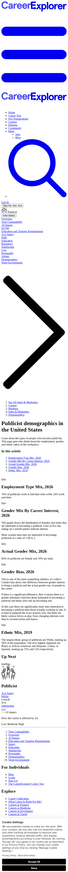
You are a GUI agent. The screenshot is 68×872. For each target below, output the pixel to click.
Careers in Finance (18, 804)
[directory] (34, 460)
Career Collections (18, 798)
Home (11, 112)
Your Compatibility (18, 731)
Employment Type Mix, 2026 (24, 457)
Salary (11, 744)
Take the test (12, 205)
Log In (5, 202)
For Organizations (18, 118)
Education (14, 747)
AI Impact (14, 737)
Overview (13, 734)
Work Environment (18, 759)
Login (11, 777)
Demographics (16, 756)
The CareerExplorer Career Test (26, 783)
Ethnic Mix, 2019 (18, 470)
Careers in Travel (17, 814)
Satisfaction (14, 750)
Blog (18, 137)
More (11, 131)
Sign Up (13, 780)
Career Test (14, 115)
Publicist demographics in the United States (32, 426)
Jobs (17, 134)
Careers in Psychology (20, 811)
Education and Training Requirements (29, 741)
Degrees (12, 125)
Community (14, 128)
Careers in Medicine (19, 808)
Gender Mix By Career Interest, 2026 (29, 461)
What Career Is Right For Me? (25, 801)
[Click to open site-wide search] (37, 196)
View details (9, 215)
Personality (14, 753)
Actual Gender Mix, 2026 (22, 464)
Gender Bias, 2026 (18, 467)
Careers (12, 121)
